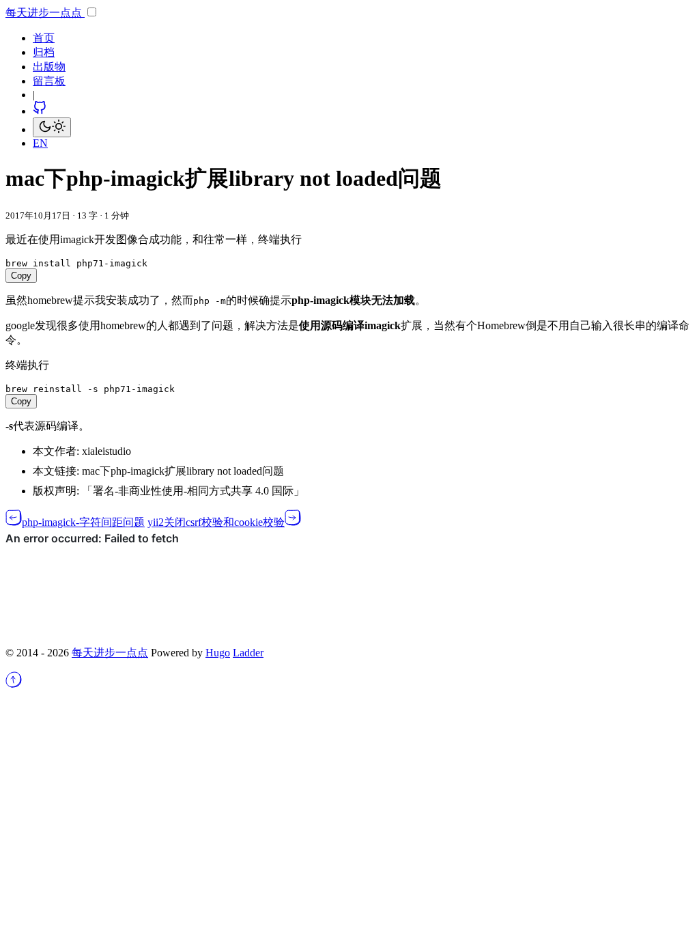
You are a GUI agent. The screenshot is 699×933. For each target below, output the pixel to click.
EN (40, 143)
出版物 (49, 66)
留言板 (49, 81)
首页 (44, 38)
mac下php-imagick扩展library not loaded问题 (183, 471)
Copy (21, 275)
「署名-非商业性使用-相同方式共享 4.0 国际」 (193, 491)
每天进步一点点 (45, 12)
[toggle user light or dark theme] (52, 127)
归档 (44, 52)
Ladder (248, 652)
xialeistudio (106, 451)
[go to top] (13, 684)
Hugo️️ (217, 652)
